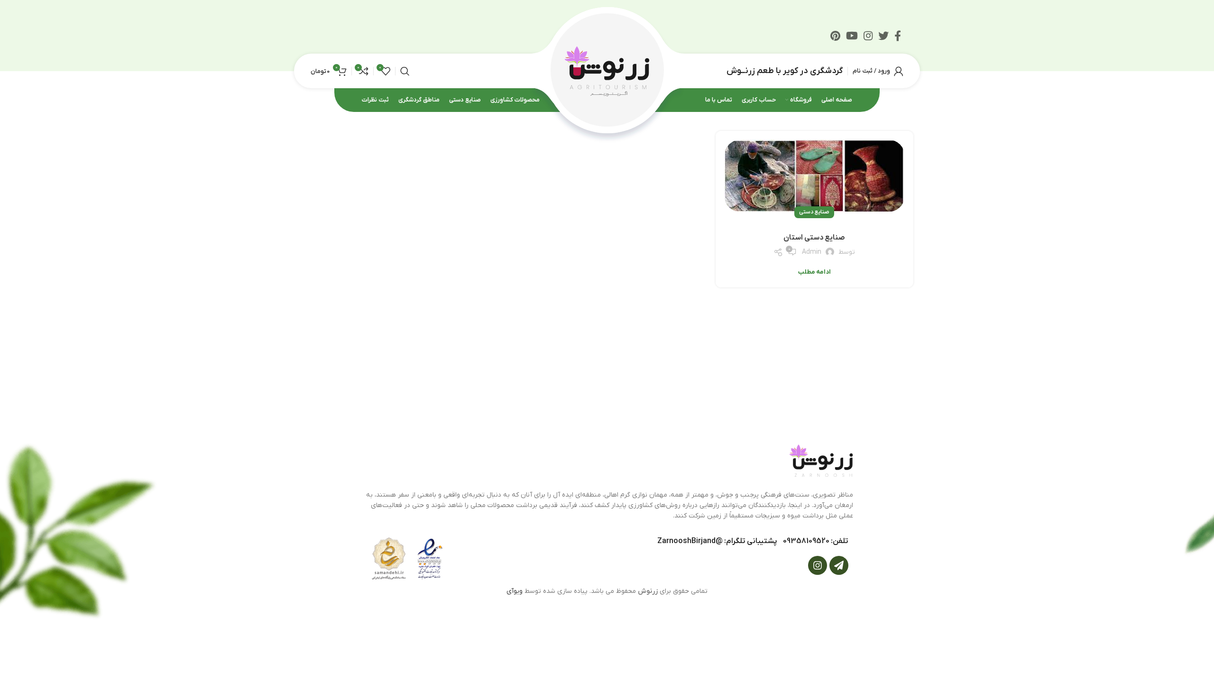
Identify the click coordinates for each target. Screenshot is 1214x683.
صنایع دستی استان (814, 237)
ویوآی (514, 591)
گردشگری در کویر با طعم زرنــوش (785, 70)
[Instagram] (817, 565)
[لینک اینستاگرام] (868, 36)
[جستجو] (404, 71)
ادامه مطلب (814, 272)
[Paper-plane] (838, 565)
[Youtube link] (852, 36)
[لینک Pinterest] (835, 36)
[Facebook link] (898, 36)
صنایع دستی (814, 212)
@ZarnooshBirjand (690, 541)
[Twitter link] (883, 36)
